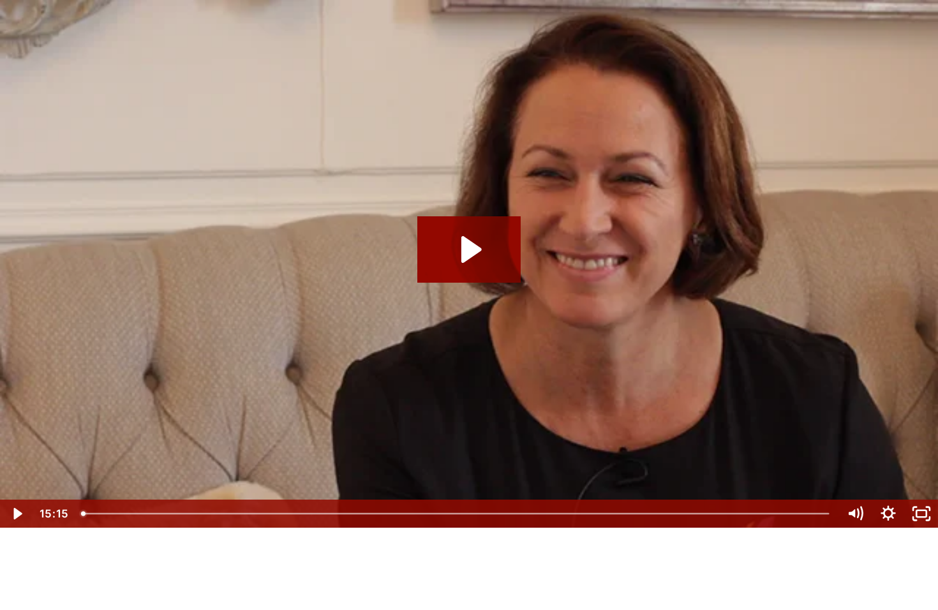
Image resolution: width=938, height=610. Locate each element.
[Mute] (855, 514)
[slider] (457, 514)
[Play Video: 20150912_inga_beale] (469, 249)
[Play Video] (16, 514)
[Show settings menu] (888, 514)
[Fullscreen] (921, 514)
